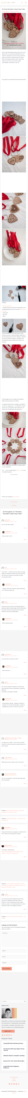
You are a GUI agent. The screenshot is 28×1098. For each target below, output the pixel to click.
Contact (14, 1080)
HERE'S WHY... (8, 1031)
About (14, 1079)
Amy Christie (16, 496)
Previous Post (14, 501)
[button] (26, 3)
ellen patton (8, 654)
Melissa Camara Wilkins (10, 773)
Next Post (14, 505)
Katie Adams (7, 827)
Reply (25, 528)
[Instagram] (7, 1035)
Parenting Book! (14, 1077)
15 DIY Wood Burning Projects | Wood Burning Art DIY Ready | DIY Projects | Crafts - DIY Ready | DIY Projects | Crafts (14, 885)
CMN (6, 567)
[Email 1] (18, 1084)
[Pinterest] (9, 1035)
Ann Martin (7, 520)
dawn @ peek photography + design (13, 738)
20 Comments (5, 11)
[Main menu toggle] (22, 2)
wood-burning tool (7, 306)
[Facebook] (2, 1035)
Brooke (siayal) (8, 845)
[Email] (11, 1035)
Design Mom (8, 531)
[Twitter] (4, 1035)
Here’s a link (19, 470)
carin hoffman (8, 757)
